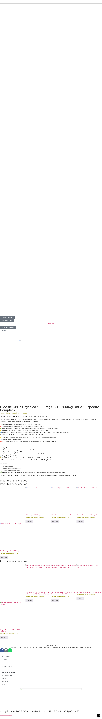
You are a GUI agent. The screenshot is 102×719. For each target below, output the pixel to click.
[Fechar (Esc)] (10, 716)
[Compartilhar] (7, 716)
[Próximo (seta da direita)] (4, 718)
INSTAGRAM (5, 681)
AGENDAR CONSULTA (7, 675)
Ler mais (29, 521)
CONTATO (4, 678)
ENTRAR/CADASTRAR (7, 666)
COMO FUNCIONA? (6, 659)
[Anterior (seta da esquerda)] (1, 718)
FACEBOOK (4, 685)
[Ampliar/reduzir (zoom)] (1, 716)
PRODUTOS (51, 324)
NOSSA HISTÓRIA (6, 656)
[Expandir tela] (4, 716)
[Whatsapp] (10, 650)
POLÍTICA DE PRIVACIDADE (8, 672)
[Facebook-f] (2, 650)
